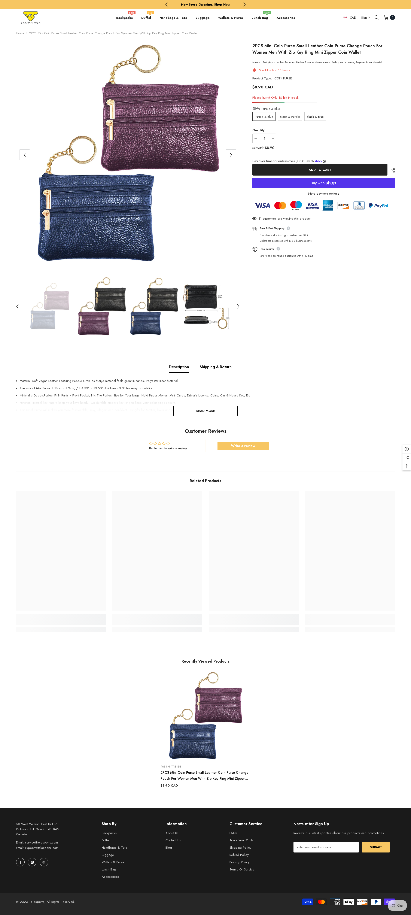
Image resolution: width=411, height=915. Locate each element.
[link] (61, 622)
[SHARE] (391, 170)
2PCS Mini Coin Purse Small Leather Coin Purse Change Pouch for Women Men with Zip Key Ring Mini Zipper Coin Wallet (204, 776)
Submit (376, 847)
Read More (205, 410)
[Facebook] (20, 862)
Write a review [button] (243, 445)
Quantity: (258, 130)
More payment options (323, 193)
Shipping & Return (216, 367)
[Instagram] (32, 862)
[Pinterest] (44, 862)
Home (20, 33)
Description (179, 367)
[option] (205, 4)
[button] (24, 154)
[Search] (377, 17)
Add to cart (319, 169)
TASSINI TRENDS (171, 766)
